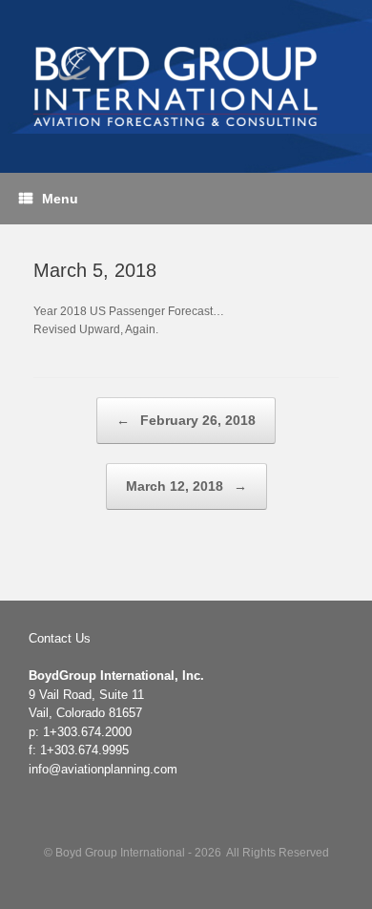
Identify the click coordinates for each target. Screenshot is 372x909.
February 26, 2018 (186, 420)
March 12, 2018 (186, 486)
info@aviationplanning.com (103, 769)
